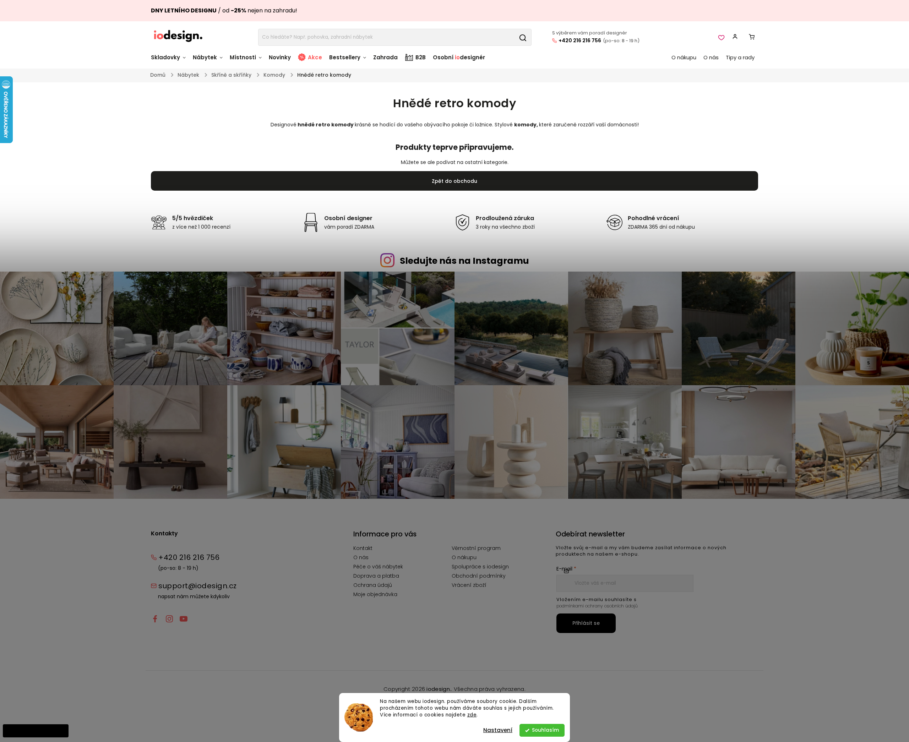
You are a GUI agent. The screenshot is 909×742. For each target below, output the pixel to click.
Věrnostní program (476, 548)
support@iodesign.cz (197, 586)
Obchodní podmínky (479, 575)
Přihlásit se (586, 623)
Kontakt (362, 548)
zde (472, 714)
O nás (361, 557)
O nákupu (464, 557)
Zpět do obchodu (454, 181)
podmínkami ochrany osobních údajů (597, 606)
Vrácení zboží (469, 585)
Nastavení (497, 730)
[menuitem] (170, 61)
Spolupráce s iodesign (480, 566)
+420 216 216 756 (580, 40)
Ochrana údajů (372, 585)
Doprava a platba (376, 575)
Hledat (523, 37)
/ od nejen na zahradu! (224, 10)
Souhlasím (545, 730)
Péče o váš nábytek (378, 566)
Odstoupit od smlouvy (36, 730)
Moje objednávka (375, 594)
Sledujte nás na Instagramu (464, 261)
